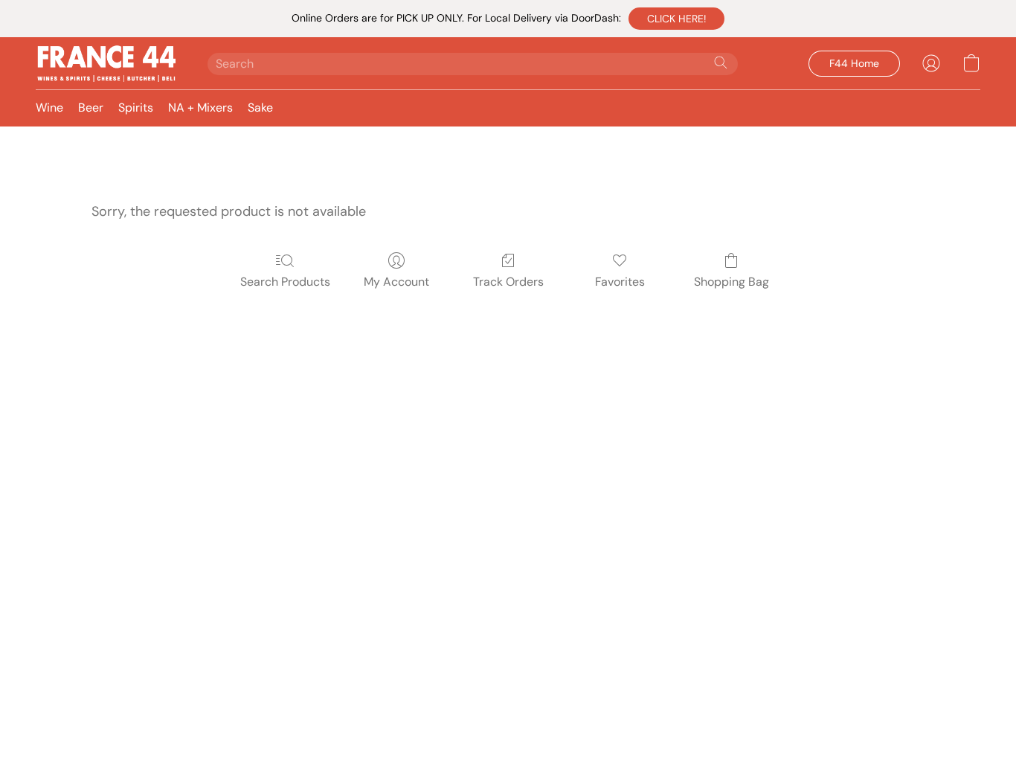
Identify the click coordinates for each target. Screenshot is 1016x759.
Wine (49, 107)
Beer (90, 107)
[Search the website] (721, 62)
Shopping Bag (731, 281)
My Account (396, 281)
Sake (260, 107)
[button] (676, 18)
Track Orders (508, 281)
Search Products (285, 281)
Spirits (135, 107)
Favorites (620, 281)
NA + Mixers (200, 107)
